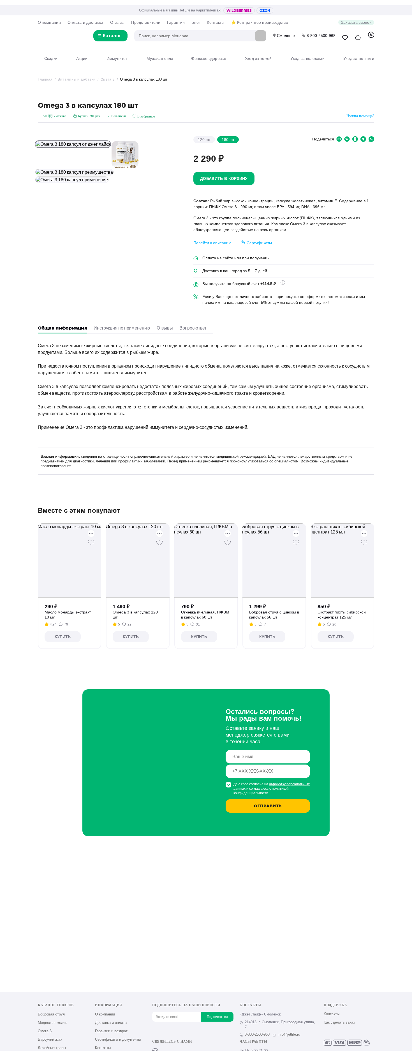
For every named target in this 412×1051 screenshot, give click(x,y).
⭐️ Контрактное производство (259, 22)
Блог (195, 22)
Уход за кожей (258, 58)
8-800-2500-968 (321, 35)
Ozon (265, 10)
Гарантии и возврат (111, 1031)
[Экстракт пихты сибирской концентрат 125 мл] (342, 560)
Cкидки (50, 58)
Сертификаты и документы (118, 1039)
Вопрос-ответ (192, 328)
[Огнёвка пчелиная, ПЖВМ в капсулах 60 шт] (206, 560)
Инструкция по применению (122, 328)
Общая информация (62, 328)
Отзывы (117, 22)
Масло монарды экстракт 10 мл (68, 614)
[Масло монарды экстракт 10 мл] (70, 560)
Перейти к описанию (212, 243)
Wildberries (239, 10)
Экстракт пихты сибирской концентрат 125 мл (342, 614)
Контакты (215, 22)
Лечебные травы (52, 1048)
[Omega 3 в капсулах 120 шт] (138, 560)
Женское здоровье (208, 58)
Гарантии (176, 22)
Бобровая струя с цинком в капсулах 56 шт (274, 614)
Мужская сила (160, 58)
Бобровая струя (51, 1014)
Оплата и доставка (85, 22)
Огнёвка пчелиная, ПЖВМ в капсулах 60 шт (205, 614)
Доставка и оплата (111, 1023)
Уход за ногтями (358, 58)
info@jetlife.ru (289, 1034)
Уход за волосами (307, 58)
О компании (49, 22)
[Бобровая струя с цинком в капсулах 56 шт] (274, 560)
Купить (63, 636)
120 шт (204, 139)
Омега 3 (45, 1031)
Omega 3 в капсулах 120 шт (135, 614)
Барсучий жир (50, 1039)
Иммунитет (117, 58)
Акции (81, 58)
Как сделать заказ (339, 1022)
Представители (145, 22)
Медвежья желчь (52, 1023)
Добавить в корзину (224, 178)
